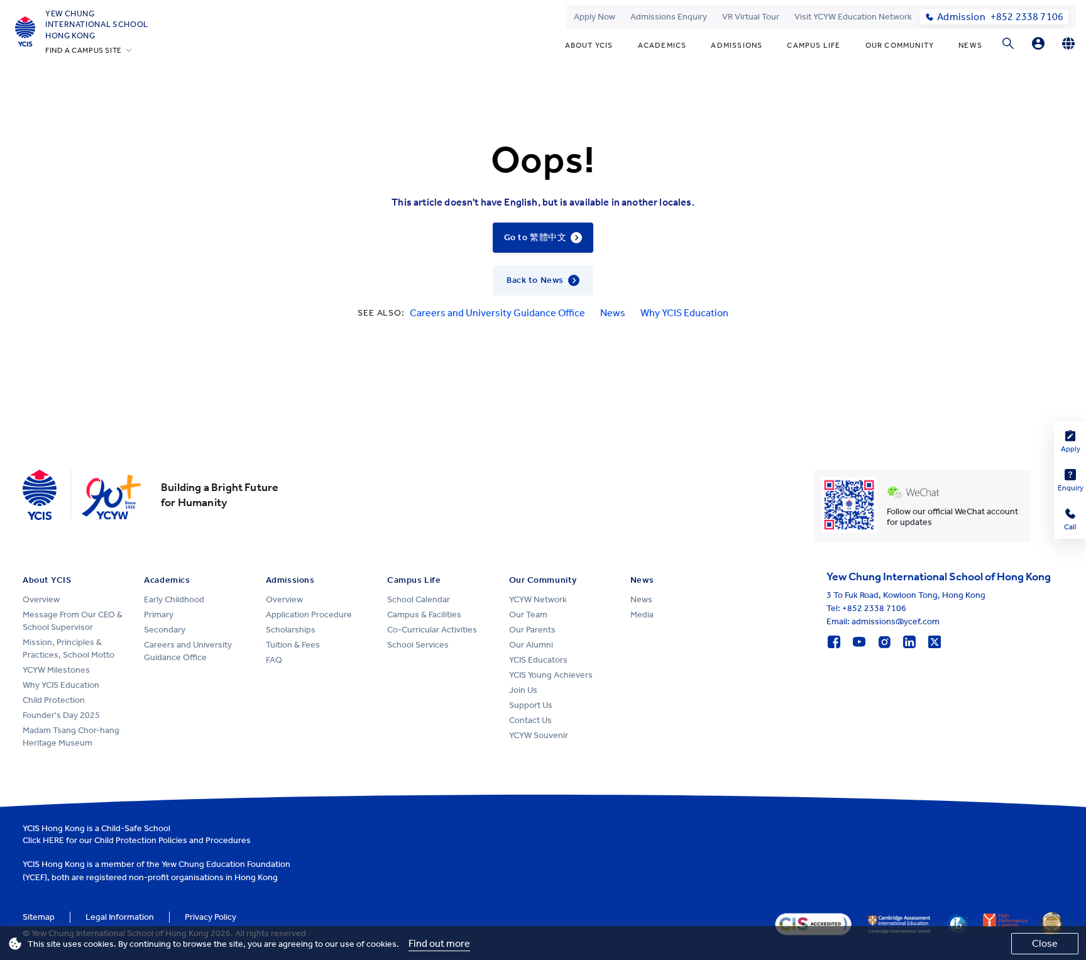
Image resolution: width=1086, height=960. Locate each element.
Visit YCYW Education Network (853, 16)
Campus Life (813, 45)
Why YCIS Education (684, 313)
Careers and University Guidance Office (497, 313)
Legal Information (119, 917)
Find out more (439, 943)
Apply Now (594, 16)
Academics (662, 45)
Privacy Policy (210, 917)
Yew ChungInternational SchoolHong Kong (96, 24)
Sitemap (39, 917)
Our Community (900, 45)
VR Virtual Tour (750, 16)
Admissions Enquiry (668, 16)
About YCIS (589, 45)
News (970, 45)
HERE (53, 840)
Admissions (736, 45)
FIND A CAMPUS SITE (83, 50)
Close (1045, 943)
